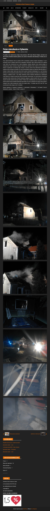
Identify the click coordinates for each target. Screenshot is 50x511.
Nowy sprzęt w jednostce (15, 433)
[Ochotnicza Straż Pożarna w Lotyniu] (3, 8)
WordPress (25, 508)
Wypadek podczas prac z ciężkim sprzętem (11, 442)
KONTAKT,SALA (9, 0)
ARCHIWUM (15, 0)
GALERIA (41, 8)
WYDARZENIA (18, 8)
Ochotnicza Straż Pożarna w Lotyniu (25, 4)
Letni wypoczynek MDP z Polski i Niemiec (11, 447)
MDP (36, 8)
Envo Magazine (34, 508)
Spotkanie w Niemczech (35, 433)
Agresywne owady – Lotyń (8, 445)
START (7, 8)
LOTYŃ (5, 0)
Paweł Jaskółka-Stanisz (23, 51)
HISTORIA (19, 0)
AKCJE (12, 8)
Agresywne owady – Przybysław (9, 449)
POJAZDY (24, 8)
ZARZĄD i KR (30, 8)
